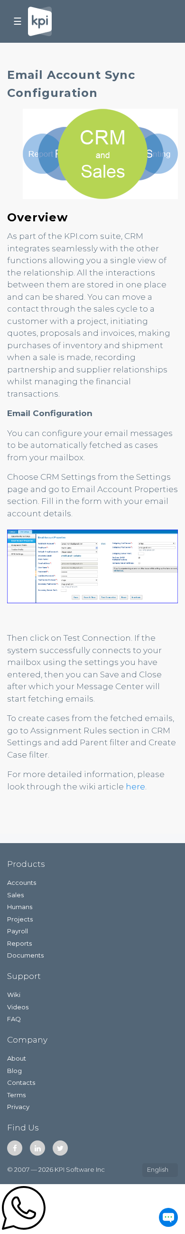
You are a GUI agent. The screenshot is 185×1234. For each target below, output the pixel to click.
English (157, 1169)
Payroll (17, 931)
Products (26, 864)
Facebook (14, 1148)
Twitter (60, 1148)
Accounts (21, 882)
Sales (15, 895)
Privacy (18, 1107)
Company (27, 1039)
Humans (19, 907)
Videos (17, 1007)
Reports (19, 943)
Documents (25, 955)
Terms (16, 1095)
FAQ (14, 1019)
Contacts (21, 1082)
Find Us (23, 1127)
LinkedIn (37, 1148)
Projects (20, 919)
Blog (14, 1070)
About (16, 1058)
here (135, 786)
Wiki (13, 994)
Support (24, 976)
